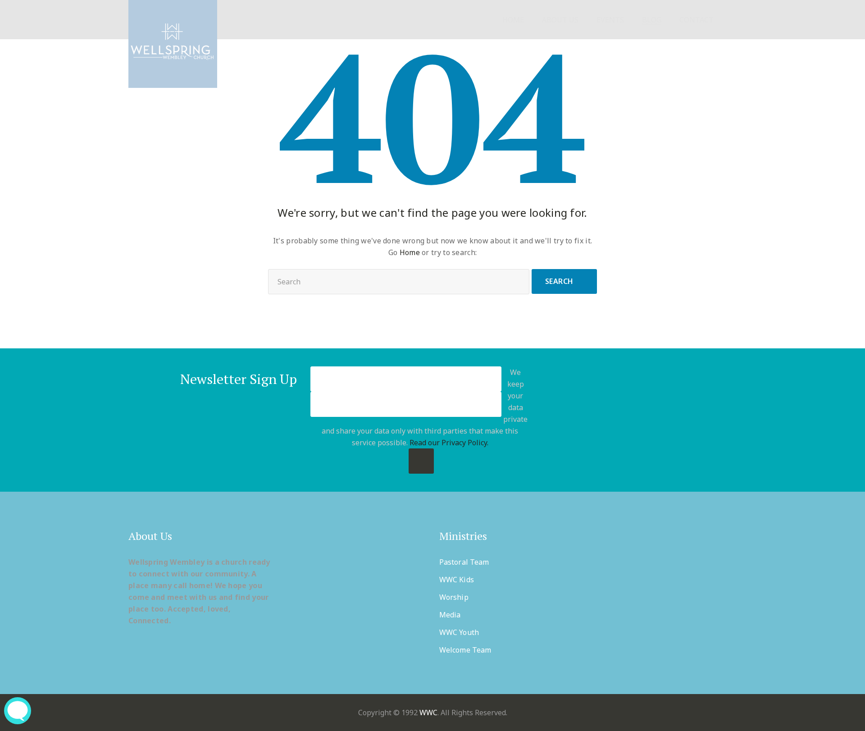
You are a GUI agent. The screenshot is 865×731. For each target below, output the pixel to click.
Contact (696, 20)
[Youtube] (662, 420)
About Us (560, 20)
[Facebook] (596, 420)
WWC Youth (459, 632)
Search (559, 281)
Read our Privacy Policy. (449, 443)
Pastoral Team (464, 562)
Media (450, 615)
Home (513, 20)
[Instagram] (684, 420)
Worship (454, 597)
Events (610, 20)
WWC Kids (456, 580)
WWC (428, 712)
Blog (651, 20)
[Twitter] (618, 420)
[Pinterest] (640, 420)
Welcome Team (465, 650)
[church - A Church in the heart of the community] (172, 44)
